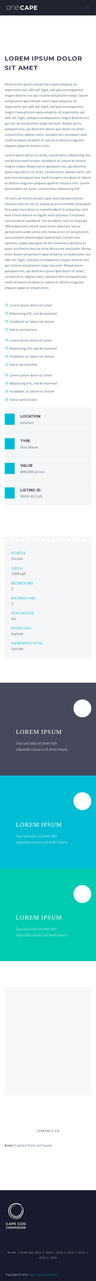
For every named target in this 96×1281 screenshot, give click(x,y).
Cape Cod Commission (42, 1275)
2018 (53, 1258)
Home (12, 1252)
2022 (70, 1252)
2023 (59, 1252)
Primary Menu (87, 7)
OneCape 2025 (30, 1252)
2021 (81, 1252)
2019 (42, 1258)
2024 (48, 1252)
